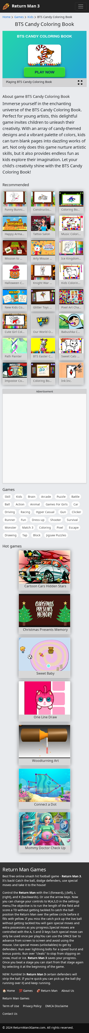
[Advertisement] (44, 438)
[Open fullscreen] (80, 82)
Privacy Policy (32, 1006)
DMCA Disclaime (56, 1006)
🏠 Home (8, 991)
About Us (67, 991)
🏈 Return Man (47, 991)
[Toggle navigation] (81, 6)
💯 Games (26, 991)
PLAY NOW (44, 72)
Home (6, 17)
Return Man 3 (26, 6)
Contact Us (9, 1014)
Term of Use (10, 1006)
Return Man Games (15, 998)
